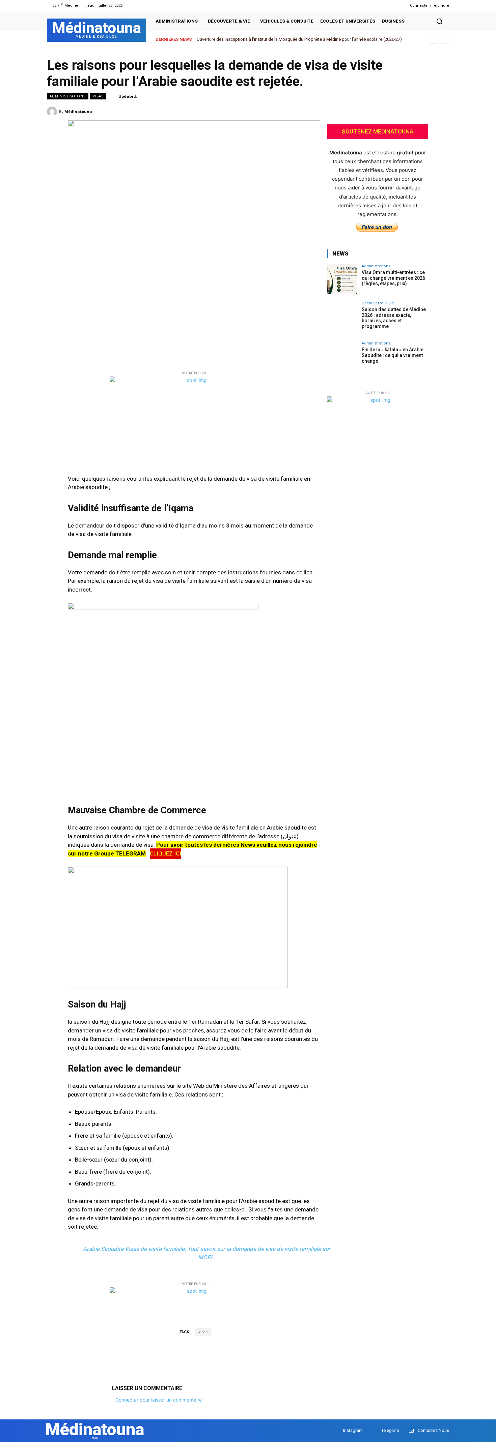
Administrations (68, 96)
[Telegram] (390, 5)
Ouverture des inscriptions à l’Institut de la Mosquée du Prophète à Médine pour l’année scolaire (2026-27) (299, 39)
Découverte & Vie (378, 303)
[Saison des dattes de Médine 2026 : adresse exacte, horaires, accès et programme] (342, 316)
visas (203, 1332)
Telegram (390, 1430)
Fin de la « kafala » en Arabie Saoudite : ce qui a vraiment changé (392, 355)
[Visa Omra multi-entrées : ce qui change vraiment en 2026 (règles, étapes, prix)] (342, 279)
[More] (442, 111)
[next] (445, 39)
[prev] (434, 39)
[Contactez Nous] (411, 1431)
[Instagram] (382, 5)
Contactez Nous (433, 1430)
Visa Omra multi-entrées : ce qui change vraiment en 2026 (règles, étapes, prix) (393, 278)
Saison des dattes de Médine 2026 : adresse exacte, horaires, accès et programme (394, 318)
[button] (439, 21)
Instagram (353, 1430)
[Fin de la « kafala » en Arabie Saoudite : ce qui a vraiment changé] (342, 356)
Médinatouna (78, 111)
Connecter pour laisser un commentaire (158, 1400)
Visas (98, 96)
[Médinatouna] (53, 112)
